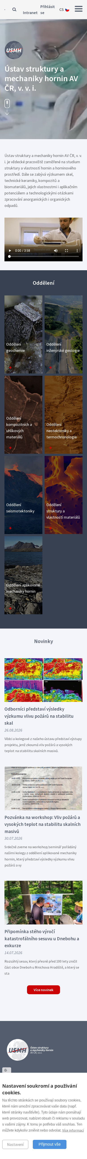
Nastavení (15, 1144)
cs (61, 9)
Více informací (73, 1130)
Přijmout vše (50, 1144)
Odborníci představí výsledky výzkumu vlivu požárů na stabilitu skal (39, 716)
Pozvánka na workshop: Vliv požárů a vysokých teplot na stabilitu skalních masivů (42, 824)
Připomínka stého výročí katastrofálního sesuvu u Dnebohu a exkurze (41, 938)
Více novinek (43, 990)
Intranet (30, 12)
